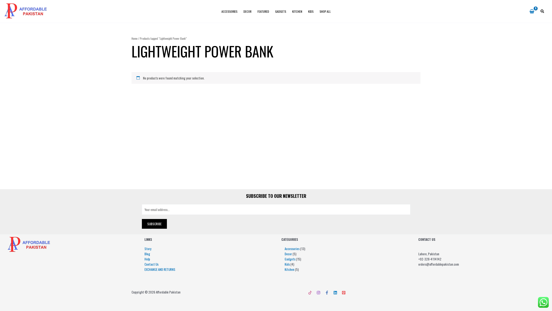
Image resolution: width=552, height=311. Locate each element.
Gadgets (280, 11)
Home (135, 38)
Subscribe (154, 223)
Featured (263, 11)
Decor (247, 11)
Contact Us (151, 264)
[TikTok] (310, 293)
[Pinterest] (344, 293)
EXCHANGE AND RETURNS (159, 269)
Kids (311, 11)
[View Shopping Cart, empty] (532, 11)
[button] (542, 11)
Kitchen (297, 11)
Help (147, 259)
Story (147, 248)
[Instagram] (318, 293)
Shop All (325, 11)
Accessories (229, 11)
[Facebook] (327, 293)
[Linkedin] (335, 293)
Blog (147, 253)
